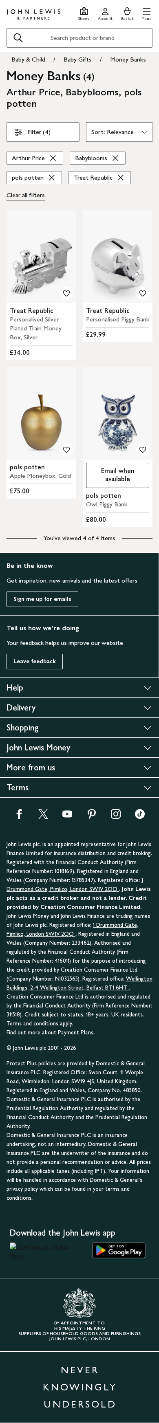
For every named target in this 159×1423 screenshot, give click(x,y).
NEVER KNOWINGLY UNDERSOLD (80, 1387)
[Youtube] (67, 816)
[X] (43, 816)
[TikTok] (140, 816)
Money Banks (128, 59)
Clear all (26, 195)
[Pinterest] (92, 816)
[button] (146, 13)
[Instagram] (116, 816)
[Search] (18, 38)
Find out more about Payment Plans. (51, 1032)
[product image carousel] (41, 256)
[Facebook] (19, 816)
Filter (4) (39, 132)
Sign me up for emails (42, 599)
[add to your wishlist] (66, 293)
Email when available (110, 475)
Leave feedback (34, 661)
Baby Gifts (78, 59)
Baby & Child (28, 59)
